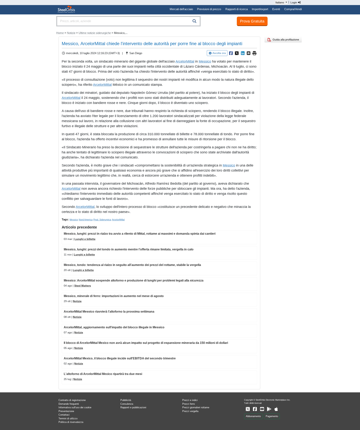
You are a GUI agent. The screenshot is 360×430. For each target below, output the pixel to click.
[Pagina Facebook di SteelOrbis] (255, 409)
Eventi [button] (276, 9)
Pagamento (272, 416)
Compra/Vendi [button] (293, 9)
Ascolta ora (219, 53)
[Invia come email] (248, 53)
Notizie (71, 32)
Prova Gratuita (252, 21)
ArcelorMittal (185, 61)
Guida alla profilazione (285, 39)
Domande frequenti (68, 403)
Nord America (86, 219)
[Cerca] (194, 21)
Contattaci (64, 414)
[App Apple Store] (276, 409)
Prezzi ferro (188, 403)
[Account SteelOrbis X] (247, 409)
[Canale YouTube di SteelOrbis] (262, 409)
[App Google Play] (269, 409)
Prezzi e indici (190, 400)
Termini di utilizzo (67, 418)
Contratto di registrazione (72, 400)
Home (60, 32)
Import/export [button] (260, 9)
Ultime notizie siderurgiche (95, 32)
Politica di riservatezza (70, 422)
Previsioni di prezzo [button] (209, 9)
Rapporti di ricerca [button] (236, 9)
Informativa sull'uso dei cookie (74, 407)
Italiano (279, 2)
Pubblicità (125, 400)
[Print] (254, 53)
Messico (205, 61)
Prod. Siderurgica (102, 219)
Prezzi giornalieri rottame (195, 407)
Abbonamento (253, 416)
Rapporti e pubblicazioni (133, 407)
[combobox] (128, 21)
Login (294, 2)
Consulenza (126, 403)
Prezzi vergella (190, 411)
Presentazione (66, 411)
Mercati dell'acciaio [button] (181, 9)
